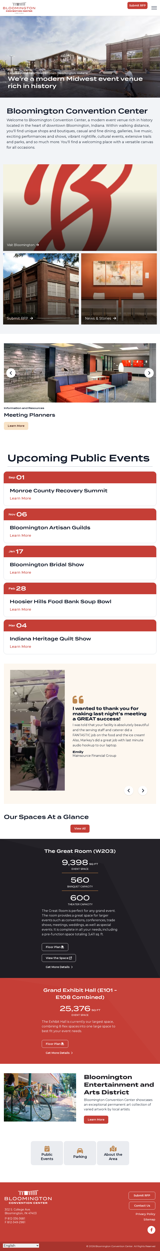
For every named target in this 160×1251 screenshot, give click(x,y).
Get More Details (58, 967)
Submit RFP (137, 5)
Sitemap (149, 1219)
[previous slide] (11, 373)
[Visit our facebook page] (151, 1230)
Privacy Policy (145, 1214)
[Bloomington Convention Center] (19, 7)
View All (80, 828)
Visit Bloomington (21, 245)
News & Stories (98, 318)
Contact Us (142, 1205)
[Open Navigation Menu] (154, 8)
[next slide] (149, 373)
